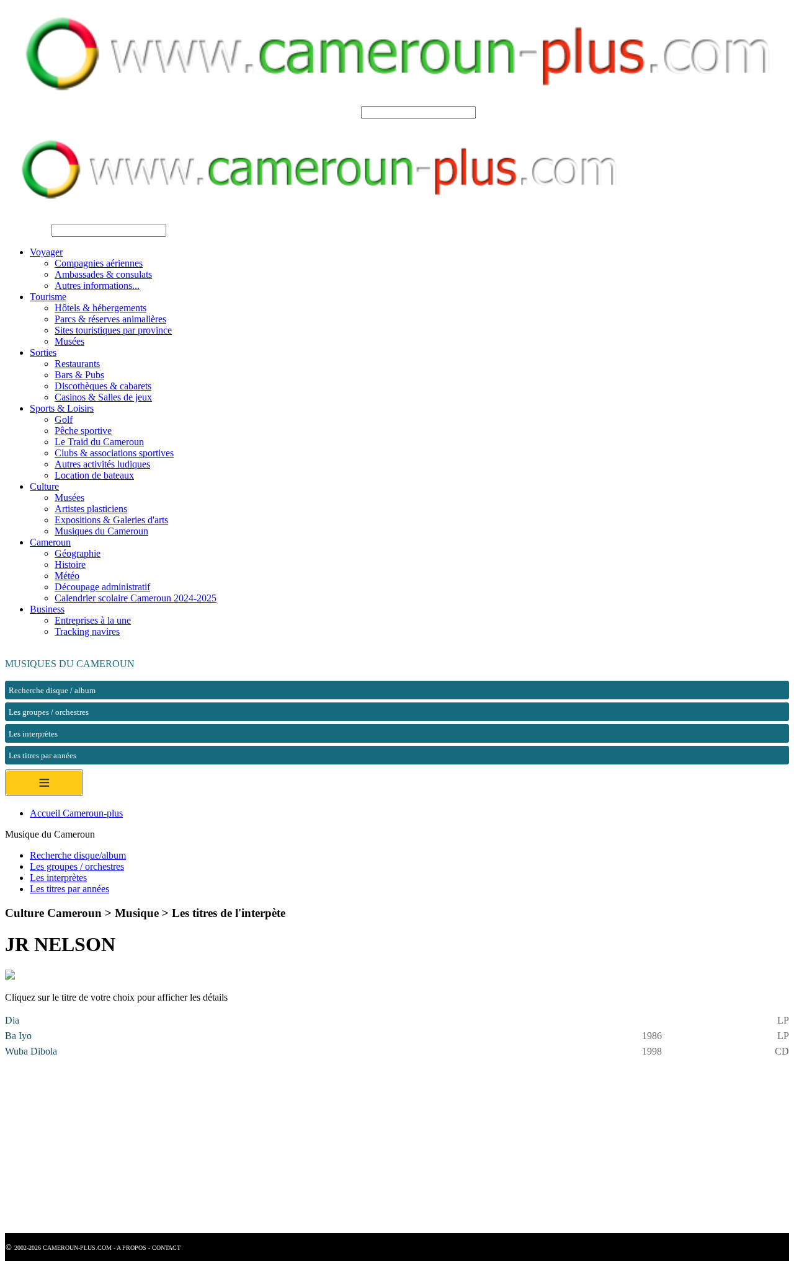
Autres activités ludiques (102, 464)
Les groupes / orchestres (77, 866)
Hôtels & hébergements (100, 308)
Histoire (70, 564)
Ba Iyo (18, 1035)
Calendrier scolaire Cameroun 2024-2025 (135, 598)
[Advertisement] (377, 1146)
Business (47, 609)
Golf (64, 419)
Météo (67, 575)
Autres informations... (97, 285)
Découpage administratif (102, 587)
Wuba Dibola (31, 1051)
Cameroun (50, 542)
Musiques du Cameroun (101, 531)
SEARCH (338, 112)
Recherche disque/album (78, 855)
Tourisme (48, 296)
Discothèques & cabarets (103, 386)
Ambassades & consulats (103, 274)
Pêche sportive (83, 430)
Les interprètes (58, 877)
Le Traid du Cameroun (99, 441)
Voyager (46, 252)
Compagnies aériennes (99, 263)
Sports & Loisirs (62, 408)
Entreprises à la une (93, 620)
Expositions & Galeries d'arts (111, 520)
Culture (44, 486)
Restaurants (77, 363)
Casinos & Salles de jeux (103, 397)
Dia (12, 1020)
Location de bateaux (94, 475)
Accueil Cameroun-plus (76, 813)
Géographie (77, 553)
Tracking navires (87, 631)
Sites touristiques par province (113, 330)
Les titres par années (69, 888)
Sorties (43, 352)
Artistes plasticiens (91, 508)
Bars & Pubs (79, 375)
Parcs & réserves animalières (110, 319)
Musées (69, 341)
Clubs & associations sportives (114, 453)
